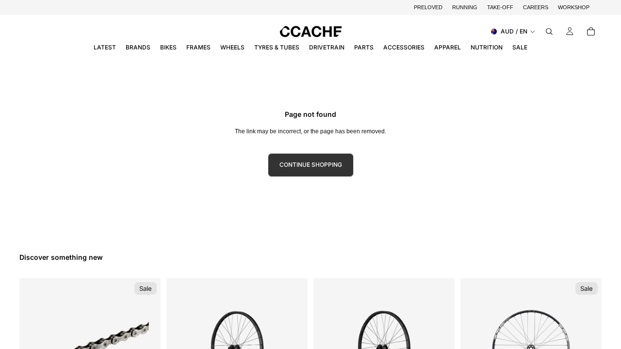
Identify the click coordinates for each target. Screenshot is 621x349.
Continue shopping (310, 164)
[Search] (549, 31)
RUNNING (464, 7)
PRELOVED (428, 7)
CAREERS (535, 7)
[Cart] (591, 31)
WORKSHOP (573, 7)
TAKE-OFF (500, 7)
